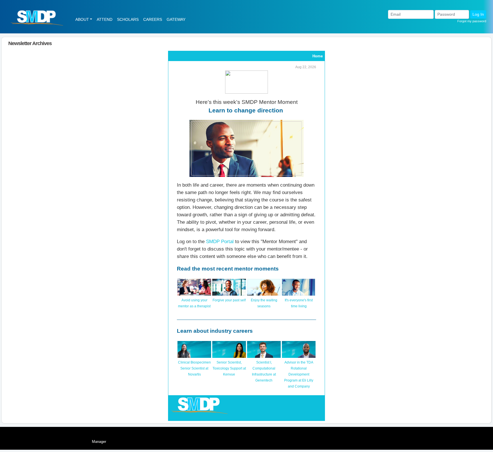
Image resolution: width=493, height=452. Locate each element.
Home (317, 56)
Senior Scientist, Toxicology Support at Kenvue (229, 368)
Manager (99, 441)
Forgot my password (471, 21)
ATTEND (104, 19)
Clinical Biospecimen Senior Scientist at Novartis (194, 368)
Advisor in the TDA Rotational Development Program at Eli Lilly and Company (298, 374)
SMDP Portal (220, 241)
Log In (478, 14)
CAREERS (152, 19)
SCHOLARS (128, 19)
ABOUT (82, 19)
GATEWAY (176, 19)
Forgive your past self (229, 300)
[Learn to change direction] (246, 148)
